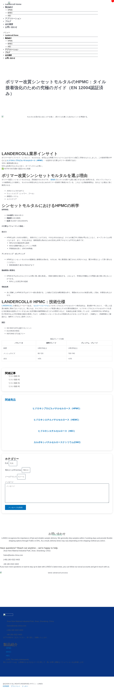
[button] (49, 32)
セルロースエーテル (41, 306)
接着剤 (53, 179)
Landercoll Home (13, 4)
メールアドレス (11, 477)
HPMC (10, 10)
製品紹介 (9, 7)
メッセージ (9, 482)
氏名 (7, 463)
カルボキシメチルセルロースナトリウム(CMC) (57, 442)
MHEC (10, 13)
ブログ (8, 21)
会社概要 (9, 24)
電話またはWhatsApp (13, 470)
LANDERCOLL (7, 306)
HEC (9, 16)
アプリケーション (13, 18)
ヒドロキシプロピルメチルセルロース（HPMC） (57, 408)
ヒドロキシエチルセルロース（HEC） (57, 431)
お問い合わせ (11, 27)
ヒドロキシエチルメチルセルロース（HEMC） (57, 419)
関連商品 (10, 399)
